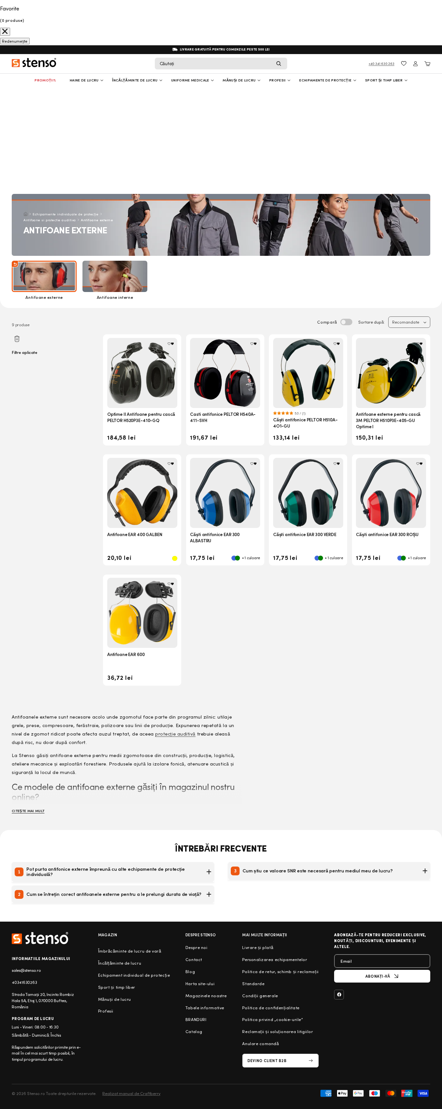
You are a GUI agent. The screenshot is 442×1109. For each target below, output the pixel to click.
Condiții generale (260, 995)
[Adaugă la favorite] (171, 344)
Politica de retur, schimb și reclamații (280, 971)
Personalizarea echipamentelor (274, 959)
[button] (221, 63)
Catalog (193, 1031)
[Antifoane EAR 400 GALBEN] (142, 493)
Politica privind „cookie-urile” (272, 1019)
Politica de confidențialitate (270, 1007)
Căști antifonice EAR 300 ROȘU (387, 534)
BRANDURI (195, 1019)
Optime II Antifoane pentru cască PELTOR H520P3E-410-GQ (141, 417)
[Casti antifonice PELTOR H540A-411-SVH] (225, 373)
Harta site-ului (199, 983)
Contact (193, 959)
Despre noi (196, 947)
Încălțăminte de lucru (134, 80)
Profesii (105, 1011)
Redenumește (14, 41)
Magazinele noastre (206, 995)
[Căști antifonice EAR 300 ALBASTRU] (225, 493)
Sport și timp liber (384, 80)
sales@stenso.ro (26, 970)
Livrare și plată (257, 947)
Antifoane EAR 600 (126, 654)
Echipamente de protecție (325, 80)
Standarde (253, 983)
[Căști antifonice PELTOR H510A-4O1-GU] (308, 373)
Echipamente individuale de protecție (66, 214)
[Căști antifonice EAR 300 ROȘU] (391, 493)
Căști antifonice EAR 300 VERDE (304, 534)
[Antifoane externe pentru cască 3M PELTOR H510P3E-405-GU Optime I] (391, 373)
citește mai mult (28, 810)
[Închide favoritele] (5, 32)
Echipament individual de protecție (134, 975)
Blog (190, 971)
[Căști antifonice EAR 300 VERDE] (308, 493)
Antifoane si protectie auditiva (49, 220)
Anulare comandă (260, 1043)
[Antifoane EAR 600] (142, 613)
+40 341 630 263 (381, 63)
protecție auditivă (175, 734)
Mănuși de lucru (239, 80)
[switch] (346, 322)
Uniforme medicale (190, 80)
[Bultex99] (40, 938)
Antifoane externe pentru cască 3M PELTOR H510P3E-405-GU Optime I (388, 420)
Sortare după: (371, 322)
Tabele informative (204, 1007)
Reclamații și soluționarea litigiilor (277, 1031)
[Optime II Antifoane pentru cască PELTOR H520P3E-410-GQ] (142, 373)
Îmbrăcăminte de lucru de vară (129, 951)
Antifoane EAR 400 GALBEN (134, 534)
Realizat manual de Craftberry (131, 1093)
